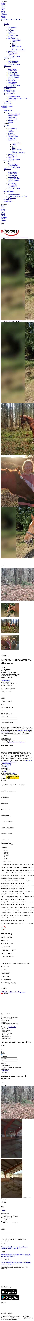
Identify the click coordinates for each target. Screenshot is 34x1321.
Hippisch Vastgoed (13, 77)
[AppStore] (9, 1294)
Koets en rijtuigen (13, 74)
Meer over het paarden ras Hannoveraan (16, 761)
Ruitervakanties (12, 82)
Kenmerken (4, 780)
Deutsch (3, 3)
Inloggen (8, 102)
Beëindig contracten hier (14, 1248)
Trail (13, 48)
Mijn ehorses (8, 110)
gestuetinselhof (12, 1027)
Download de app (9, 90)
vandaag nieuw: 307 (7, 19)
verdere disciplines (6, 774)
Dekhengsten (12, 33)
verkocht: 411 (17, 19)
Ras (2, 763)
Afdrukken (5, 1070)
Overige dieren (12, 83)
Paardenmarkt (5, 237)
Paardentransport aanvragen (17, 742)
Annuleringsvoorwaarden (23, 1254)
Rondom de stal (12, 72)
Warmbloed (7, 765)
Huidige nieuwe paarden (8, 1264)
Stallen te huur (12, 80)
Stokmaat (3, 770)
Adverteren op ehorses (16, 1247)
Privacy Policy (11, 1254)
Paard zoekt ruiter (13, 62)
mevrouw (5, 1055)
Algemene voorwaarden (8, 1256)
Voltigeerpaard (12, 51)
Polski (2, 9)
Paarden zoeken (14, 237)
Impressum (4, 1254)
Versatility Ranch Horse (18, 49)
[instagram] (9, 1310)
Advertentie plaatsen (14, 56)
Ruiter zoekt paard (13, 61)
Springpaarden (12, 37)
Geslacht (3, 766)
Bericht (3, 1202)
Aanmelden (4, 107)
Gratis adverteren (9, 93)
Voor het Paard (12, 69)
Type (2, 765)
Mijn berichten (12, 117)
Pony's (10, 29)
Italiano (3, 8)
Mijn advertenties (13, 115)
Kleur (2, 771)
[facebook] (4, 1310)
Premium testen (10, 87)
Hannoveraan (24, 237)
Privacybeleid (5, 732)
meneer (5, 1056)
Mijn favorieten (12, 119)
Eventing (12, 773)
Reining (14, 41)
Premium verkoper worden (17, 98)
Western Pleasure (16, 46)
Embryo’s (11, 30)
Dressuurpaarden (13, 35)
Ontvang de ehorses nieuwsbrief (12, 1067)
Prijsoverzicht (8, 88)
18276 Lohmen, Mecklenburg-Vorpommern (13, 992)
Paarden (6, 24)
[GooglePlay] (10, 1300)
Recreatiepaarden (13, 53)
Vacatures (11, 79)
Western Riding (16, 40)
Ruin (7, 766)
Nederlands (4, 14)
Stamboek (3, 778)
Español (3, 16)
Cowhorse (14, 43)
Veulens (10, 32)
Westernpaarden (13, 38)
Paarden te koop (12, 27)
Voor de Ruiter (12, 70)
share (3, 1210)
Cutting (14, 45)
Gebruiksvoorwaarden (23, 730)
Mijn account (12, 120)
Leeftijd (3, 768)
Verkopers (11, 54)
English (3, 11)
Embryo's (22, 1262)
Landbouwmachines (14, 75)
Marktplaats (7, 66)
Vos (5, 771)
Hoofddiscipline (5, 773)
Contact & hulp (5, 1247)
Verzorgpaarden (8, 58)
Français (3, 17)
